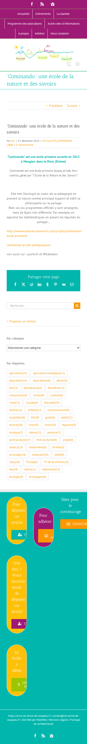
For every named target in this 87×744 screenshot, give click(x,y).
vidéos (30, 469)
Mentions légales (58, 719)
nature (35, 432)
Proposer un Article (22, 321)
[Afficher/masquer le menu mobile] (78, 64)
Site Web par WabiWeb (34, 719)
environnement (59, 410)
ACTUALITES (49, 140)
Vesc (13, 469)
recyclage (17, 454)
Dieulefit (52, 402)
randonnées (37, 447)
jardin (67, 417)
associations (42, 380)
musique (16, 432)
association (18, 380)
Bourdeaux (33, 388)
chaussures (18, 395)
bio (13, 388)
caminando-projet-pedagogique (28, 245)
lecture (16, 425)
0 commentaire (24, 144)
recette (58, 447)
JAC (13, 140)
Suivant (72, 106)
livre (34, 425)
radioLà (16, 447)
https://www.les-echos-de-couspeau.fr (29, 715)
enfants (35, 410)
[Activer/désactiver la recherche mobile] (69, 64)
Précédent (56, 106)
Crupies (32, 402)
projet (68, 440)
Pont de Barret (46, 440)
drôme (15, 410)
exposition (17, 417)
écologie (16, 476)
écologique (37, 476)
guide (50, 417)
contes (38, 395)
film (35, 417)
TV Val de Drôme (56, 462)
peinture (54, 432)
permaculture (20, 440)
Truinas (32, 462)
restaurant (40, 454)
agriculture (18, 373)
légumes (69, 425)
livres (50, 425)
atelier (62, 380)
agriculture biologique (49, 373)
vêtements (51, 469)
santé (59, 454)
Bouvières (56, 388)
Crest (14, 402)
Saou (14, 462)
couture (56, 395)
